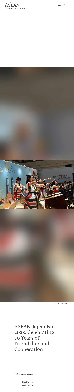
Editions (60, 5)
